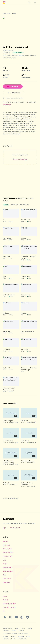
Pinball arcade (14, 55)
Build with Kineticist (9, 607)
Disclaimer (6, 630)
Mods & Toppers (8, 571)
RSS (4, 611)
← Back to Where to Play (10, 498)
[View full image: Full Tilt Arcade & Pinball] (20, 28)
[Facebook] (5, 617)
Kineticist (8, 518)
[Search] (29, 3)
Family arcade (6, 55)
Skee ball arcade (11, 58)
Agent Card (5, 638)
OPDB (26, 633)
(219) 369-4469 (31, 102)
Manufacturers (7, 567)
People (5, 564)
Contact (5, 600)
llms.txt (28, 636)
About (5, 596)
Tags (4, 575)
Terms (23, 628)
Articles (5, 541)
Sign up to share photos (20, 159)
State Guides (7, 578)
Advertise (21, 630)
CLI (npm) (13, 638)
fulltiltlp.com (7, 105)
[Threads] (22, 617)
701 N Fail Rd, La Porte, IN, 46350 (13, 102)
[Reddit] (27, 617)
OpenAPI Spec (20, 636)
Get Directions (15, 93)
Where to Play (6, 13)
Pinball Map (14, 86)
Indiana (14, 13)
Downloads (6, 582)
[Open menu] (35, 3)
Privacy (16, 628)
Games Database (8, 552)
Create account (15, 528)
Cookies (30, 628)
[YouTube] (16, 617)
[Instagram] (11, 617)
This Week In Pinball (9, 603)
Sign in (5, 528)
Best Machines (7, 556)
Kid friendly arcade (24, 55)
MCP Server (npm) (22, 638)
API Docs (13, 636)
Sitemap (14, 630)
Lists (4, 560)
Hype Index (6, 545)
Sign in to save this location (14, 98)
